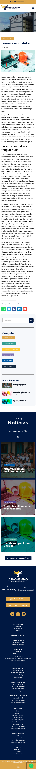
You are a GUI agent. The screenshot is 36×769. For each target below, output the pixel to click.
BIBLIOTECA (18, 649)
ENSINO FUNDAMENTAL (11, 349)
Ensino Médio (9, 502)
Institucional (7, 38)
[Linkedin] (24, 614)
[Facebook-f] (18, 614)
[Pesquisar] (31, 320)
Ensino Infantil (9, 343)
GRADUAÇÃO (18, 709)
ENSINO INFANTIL (18, 668)
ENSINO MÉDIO (8, 355)
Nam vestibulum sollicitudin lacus (19, 385)
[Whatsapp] (31, 766)
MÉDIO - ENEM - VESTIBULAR (18, 696)
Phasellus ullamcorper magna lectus (21, 393)
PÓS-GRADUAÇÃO (9, 366)
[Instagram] (12, 614)
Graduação (8, 361)
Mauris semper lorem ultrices (21, 401)
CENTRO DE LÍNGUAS (18, 635)
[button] (3, 309)
